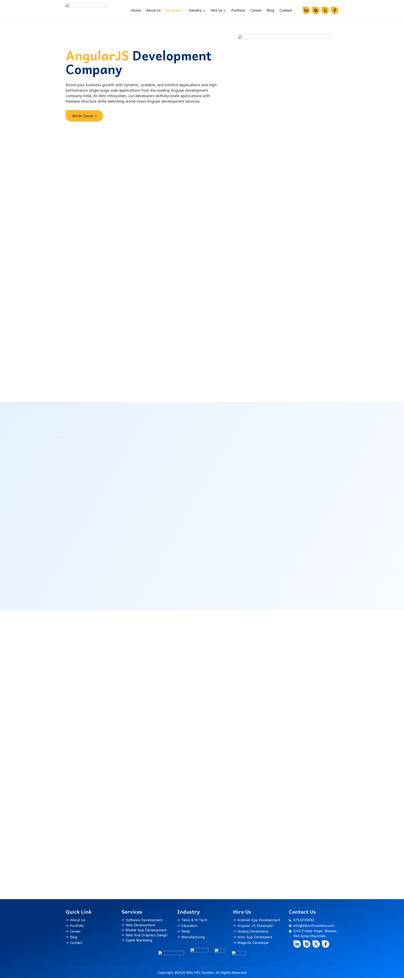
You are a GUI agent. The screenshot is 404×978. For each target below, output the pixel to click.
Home (136, 10)
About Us (153, 10)
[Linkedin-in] (306, 10)
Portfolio (238, 10)
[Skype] (315, 10)
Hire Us (216, 10)
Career (256, 10)
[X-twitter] (325, 10)
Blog (270, 10)
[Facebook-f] (334, 10)
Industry (195, 10)
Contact (285, 10)
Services (173, 10)
